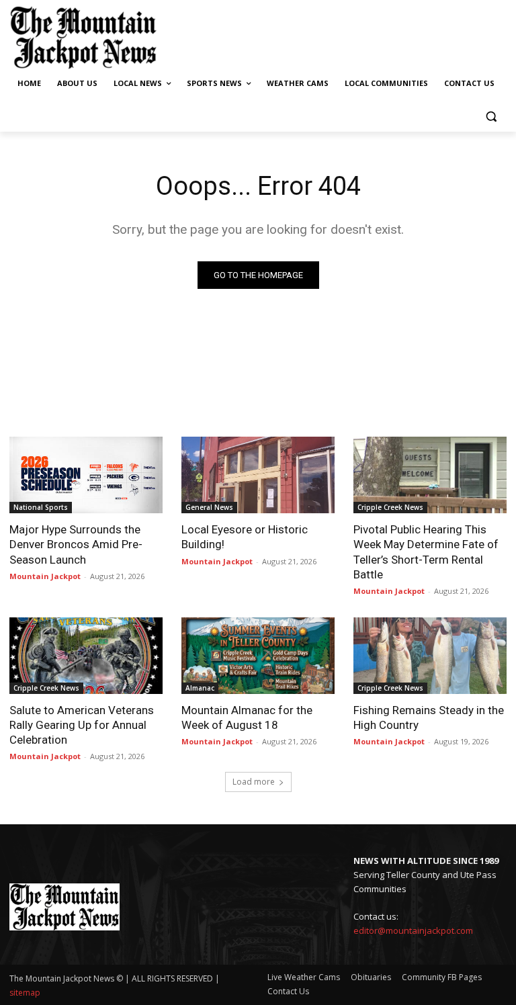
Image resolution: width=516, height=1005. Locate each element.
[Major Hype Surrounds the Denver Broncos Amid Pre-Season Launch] (86, 475)
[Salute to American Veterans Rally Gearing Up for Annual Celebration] (86, 655)
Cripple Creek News (390, 507)
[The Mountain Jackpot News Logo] (83, 37)
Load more (253, 781)
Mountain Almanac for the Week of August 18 (246, 717)
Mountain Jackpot (45, 576)
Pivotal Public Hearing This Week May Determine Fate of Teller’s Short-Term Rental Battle (426, 551)
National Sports (40, 507)
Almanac (199, 688)
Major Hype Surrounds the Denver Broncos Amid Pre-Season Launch (75, 544)
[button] (491, 116)
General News (209, 507)
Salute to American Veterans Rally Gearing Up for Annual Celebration (81, 724)
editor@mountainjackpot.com (413, 930)
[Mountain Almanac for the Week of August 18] (258, 655)
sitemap (24, 992)
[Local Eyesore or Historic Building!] (258, 475)
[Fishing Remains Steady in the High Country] (430, 655)
